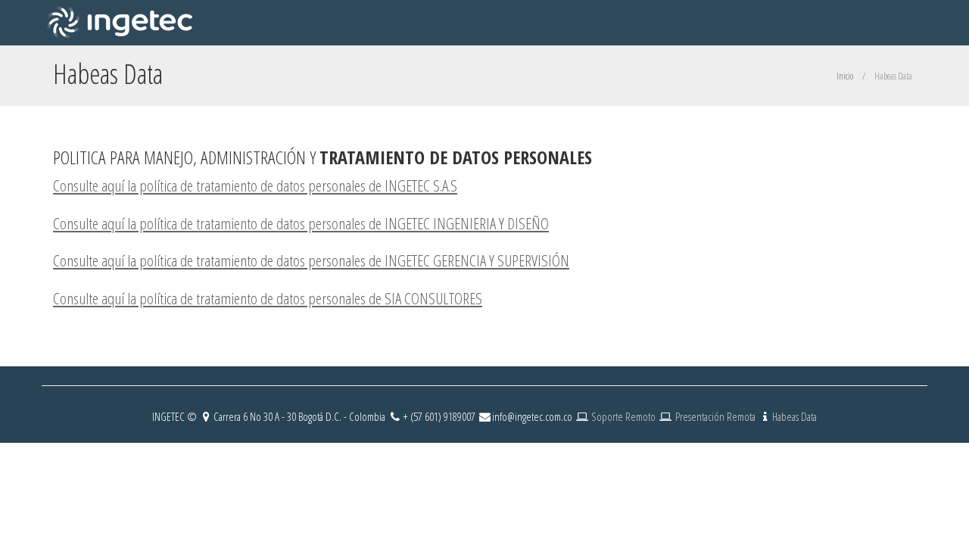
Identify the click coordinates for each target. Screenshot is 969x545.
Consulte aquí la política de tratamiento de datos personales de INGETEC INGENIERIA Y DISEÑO (301, 223)
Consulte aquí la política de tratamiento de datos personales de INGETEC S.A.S (255, 185)
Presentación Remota (715, 416)
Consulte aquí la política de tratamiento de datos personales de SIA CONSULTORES (267, 298)
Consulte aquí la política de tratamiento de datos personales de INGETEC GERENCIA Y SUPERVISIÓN (311, 260)
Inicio (845, 76)
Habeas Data (794, 416)
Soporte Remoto (624, 416)
